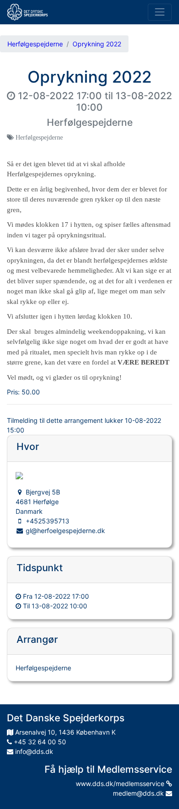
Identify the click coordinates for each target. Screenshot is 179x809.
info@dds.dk (33, 751)
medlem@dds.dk (139, 793)
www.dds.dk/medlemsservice (121, 783)
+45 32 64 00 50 (39, 742)
